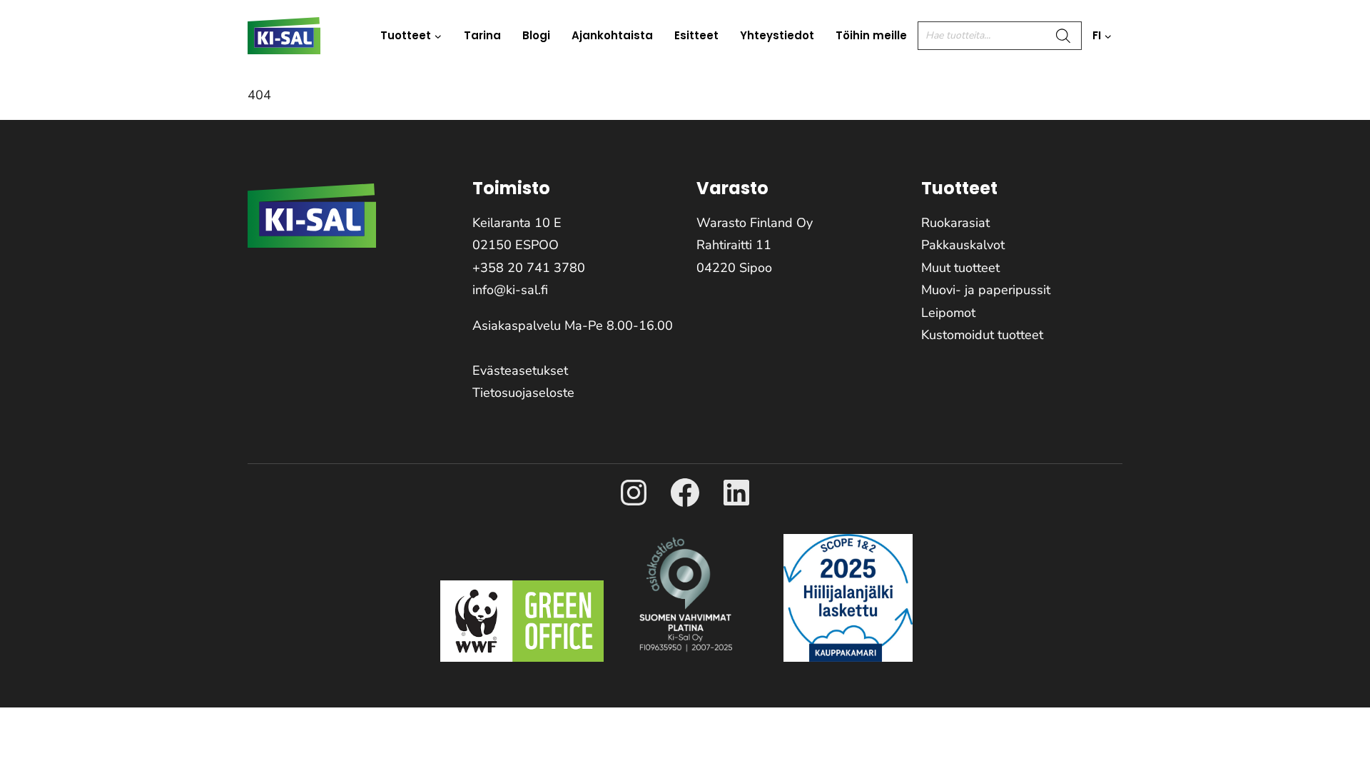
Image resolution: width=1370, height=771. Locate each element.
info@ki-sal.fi (510, 289)
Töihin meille (871, 35)
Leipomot (948, 312)
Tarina (482, 35)
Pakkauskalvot (963, 244)
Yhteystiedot (777, 35)
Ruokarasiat (955, 222)
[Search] (1064, 35)
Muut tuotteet (960, 267)
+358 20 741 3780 (528, 267)
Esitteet (696, 35)
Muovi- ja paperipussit (985, 289)
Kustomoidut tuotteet (982, 334)
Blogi (536, 35)
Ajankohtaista (612, 35)
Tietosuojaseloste (523, 392)
